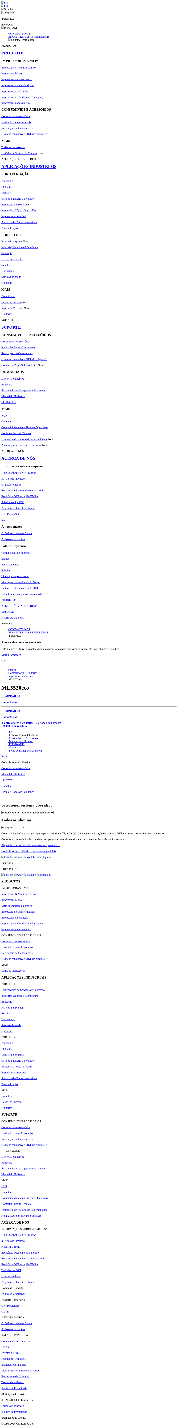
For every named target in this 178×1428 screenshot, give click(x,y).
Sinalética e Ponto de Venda (16, 1066)
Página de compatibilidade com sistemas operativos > (30, 845)
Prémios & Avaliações (13, 1358)
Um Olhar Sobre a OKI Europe (18, 472)
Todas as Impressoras (13, 147)
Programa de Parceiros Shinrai (18, 508)
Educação (6, 253)
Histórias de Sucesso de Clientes (19, 153)
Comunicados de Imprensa (16, 552)
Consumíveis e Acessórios (15, 116)
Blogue (5, 558)
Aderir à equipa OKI (12, 502)
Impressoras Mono (11, 73)
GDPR (5, 1311)
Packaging (7, 180)
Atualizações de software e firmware (21, 445)
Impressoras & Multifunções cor (19, 67)
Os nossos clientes (11, 484)
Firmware (6, 384)
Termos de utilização (12, 1382)
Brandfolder (8, 296)
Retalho (5, 265)
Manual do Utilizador (13, 396)
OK (3, 660)
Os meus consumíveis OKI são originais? (24, 133)
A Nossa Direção (10, 1246)
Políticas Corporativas (13, 1293)
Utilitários (6, 313)
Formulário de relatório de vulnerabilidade (24, 439)
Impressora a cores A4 (13, 216)
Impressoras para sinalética (16, 102)
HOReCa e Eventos (12, 259)
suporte (12, 669)
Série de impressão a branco (16, 905)
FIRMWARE (16, 744)
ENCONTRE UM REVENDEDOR (28, 36)
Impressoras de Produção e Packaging (22, 97)
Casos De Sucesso (11, 302)
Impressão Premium (12, 308)
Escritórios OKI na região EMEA (19, 496)
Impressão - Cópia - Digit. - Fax (18, 210)
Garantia (6, 421)
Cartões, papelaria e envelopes (18, 198)
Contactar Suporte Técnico (16, 433)
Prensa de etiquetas (11, 241)
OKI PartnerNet (10, 514)
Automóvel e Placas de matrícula (19, 222)
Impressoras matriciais (20, 676)
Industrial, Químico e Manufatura (19, 247)
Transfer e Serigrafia (12, 1054)
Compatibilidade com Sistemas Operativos (24, 427)
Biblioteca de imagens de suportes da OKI (24, 594)
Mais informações (11, 654)
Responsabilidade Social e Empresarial (22, 1258)
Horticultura (8, 270)
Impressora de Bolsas (13, 204)
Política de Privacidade (14, 1388)
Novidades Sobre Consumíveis (18, 347)
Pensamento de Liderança (15, 1376)
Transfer (5, 192)
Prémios (5, 570)
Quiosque (6, 282)
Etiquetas (6, 186)
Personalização (9, 228)
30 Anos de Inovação (13, 478)
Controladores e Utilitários (22, 672)
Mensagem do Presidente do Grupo (20, 582)
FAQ (4, 415)
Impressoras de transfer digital (17, 85)
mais (3, 519)
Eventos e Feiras (10, 1352)
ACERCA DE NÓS (18, 458)
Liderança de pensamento (15, 576)
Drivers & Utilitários (12, 378)
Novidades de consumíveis (16, 122)
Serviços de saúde (11, 276)
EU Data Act (8, 402)
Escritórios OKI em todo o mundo (20, 1252)
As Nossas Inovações (13, 539)
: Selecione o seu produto (31, 722)
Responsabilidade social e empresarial (22, 490)
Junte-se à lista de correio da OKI (19, 588)
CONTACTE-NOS (19, 33)
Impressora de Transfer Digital (18, 911)
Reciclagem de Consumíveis (17, 128)
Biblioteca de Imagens (13, 1364)
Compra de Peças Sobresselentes (19, 365)
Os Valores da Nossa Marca (16, 533)
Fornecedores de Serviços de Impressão (23, 989)
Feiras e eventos (10, 564)
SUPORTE (11, 327)
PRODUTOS (13, 53)
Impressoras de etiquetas (14, 91)
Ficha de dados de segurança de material (23, 390)
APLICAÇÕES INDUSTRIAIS (28, 166)
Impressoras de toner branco (16, 79)
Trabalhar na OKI (11, 1270)
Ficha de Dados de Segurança (25, 750)
